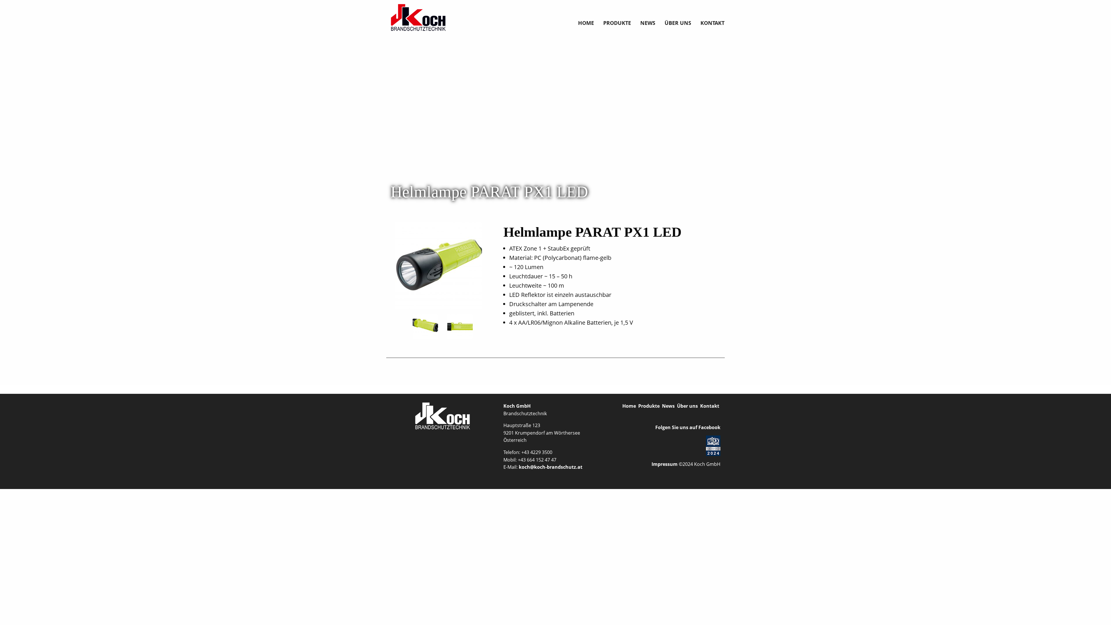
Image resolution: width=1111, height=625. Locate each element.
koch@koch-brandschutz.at (550, 467)
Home (586, 22)
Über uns (678, 22)
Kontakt (712, 22)
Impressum (665, 464)
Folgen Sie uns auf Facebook (687, 427)
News (647, 22)
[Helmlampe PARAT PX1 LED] (439, 265)
